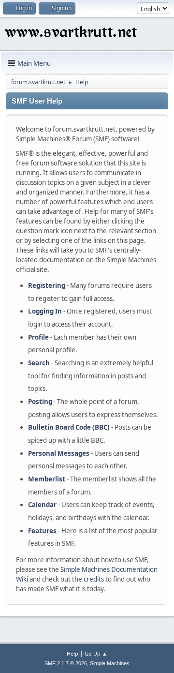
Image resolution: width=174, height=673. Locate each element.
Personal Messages (58, 453)
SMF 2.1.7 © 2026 (65, 663)
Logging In (45, 311)
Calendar (42, 504)
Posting (40, 401)
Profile (38, 337)
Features (42, 530)
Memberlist (46, 479)
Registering (46, 285)
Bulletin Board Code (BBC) (69, 427)
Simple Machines (110, 663)
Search (39, 363)
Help (72, 653)
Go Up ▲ (96, 653)
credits (94, 579)
